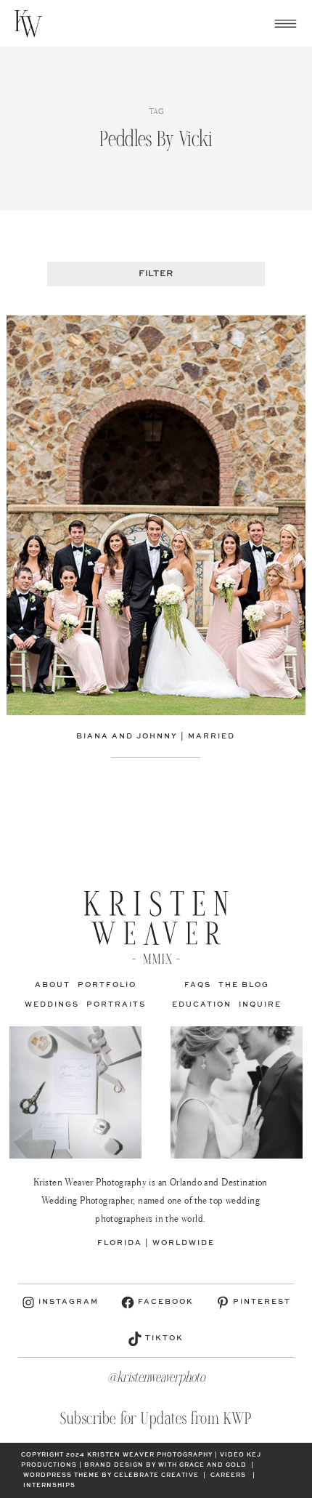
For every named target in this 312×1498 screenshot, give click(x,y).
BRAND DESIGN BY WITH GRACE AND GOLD (165, 1465)
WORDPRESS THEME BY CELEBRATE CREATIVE (111, 1475)
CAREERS (228, 1475)
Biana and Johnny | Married (155, 736)
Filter (156, 274)
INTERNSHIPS (49, 1486)
